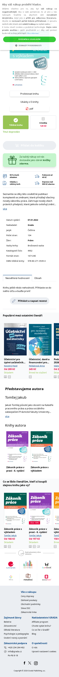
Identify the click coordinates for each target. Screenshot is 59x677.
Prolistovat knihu (29, 93)
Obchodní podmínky (30, 604)
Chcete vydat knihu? (41, 625)
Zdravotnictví (10, 625)
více (5, 208)
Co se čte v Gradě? (40, 629)
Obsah (38, 278)
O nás (34, 647)
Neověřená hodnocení (17, 278)
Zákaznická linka (29, 612)
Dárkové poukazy (29, 600)
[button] (29, 45)
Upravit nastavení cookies (44, 651)
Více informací (33, 33)
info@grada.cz (15, 651)
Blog (34, 633)
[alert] (29, 25)
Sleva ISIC (25, 608)
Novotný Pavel (10, 365)
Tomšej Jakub (15, 397)
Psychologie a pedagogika (16, 633)
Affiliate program (40, 621)
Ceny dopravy (27, 596)
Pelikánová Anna (37, 365)
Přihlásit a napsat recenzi (32, 300)
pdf (31, 108)
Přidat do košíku (32, 145)
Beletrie (7, 621)
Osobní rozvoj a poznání (15, 637)
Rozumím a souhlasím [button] (29, 39)
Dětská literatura (12, 629)
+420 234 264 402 (16, 647)
